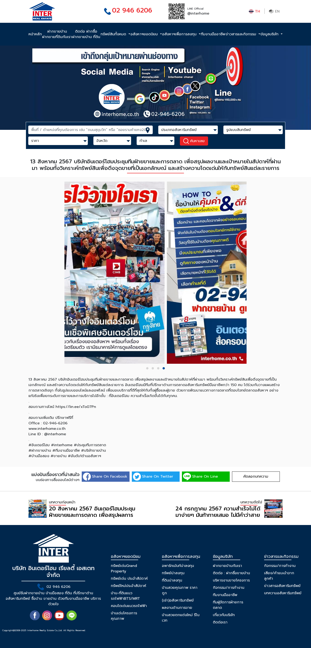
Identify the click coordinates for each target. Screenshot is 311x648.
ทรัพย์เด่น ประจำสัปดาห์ (129, 578)
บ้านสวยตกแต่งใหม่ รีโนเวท (180, 617)
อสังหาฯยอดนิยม (144, 34)
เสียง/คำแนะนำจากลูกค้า (279, 575)
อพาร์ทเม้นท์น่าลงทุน (178, 566)
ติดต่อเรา (220, 622)
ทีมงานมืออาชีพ (213, 34)
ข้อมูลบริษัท (270, 34)
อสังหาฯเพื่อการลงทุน (180, 34)
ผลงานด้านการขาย (177, 607)
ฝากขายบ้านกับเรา (227, 566)
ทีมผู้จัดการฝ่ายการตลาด (228, 604)
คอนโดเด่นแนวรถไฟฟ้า (129, 606)
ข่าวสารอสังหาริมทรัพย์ (282, 586)
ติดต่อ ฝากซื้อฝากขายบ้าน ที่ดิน (86, 34)
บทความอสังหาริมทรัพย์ (282, 593)
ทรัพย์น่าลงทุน (173, 573)
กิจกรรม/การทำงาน (228, 587)
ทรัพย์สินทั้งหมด (114, 34)
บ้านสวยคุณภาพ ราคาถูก (179, 590)
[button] (147, 368)
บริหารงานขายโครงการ (231, 580)
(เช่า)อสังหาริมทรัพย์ (178, 600)
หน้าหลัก (35, 34)
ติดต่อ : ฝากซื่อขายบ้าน (231, 573)
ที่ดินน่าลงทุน (172, 580)
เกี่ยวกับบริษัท (224, 615)
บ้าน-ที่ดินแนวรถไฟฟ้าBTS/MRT (125, 595)
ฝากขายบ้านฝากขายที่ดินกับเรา (57, 34)
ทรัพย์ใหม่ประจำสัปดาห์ (128, 586)
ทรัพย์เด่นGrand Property (124, 568)
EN (277, 11)
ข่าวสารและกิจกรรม (241, 34)
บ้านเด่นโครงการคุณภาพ (124, 615)
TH (257, 11)
